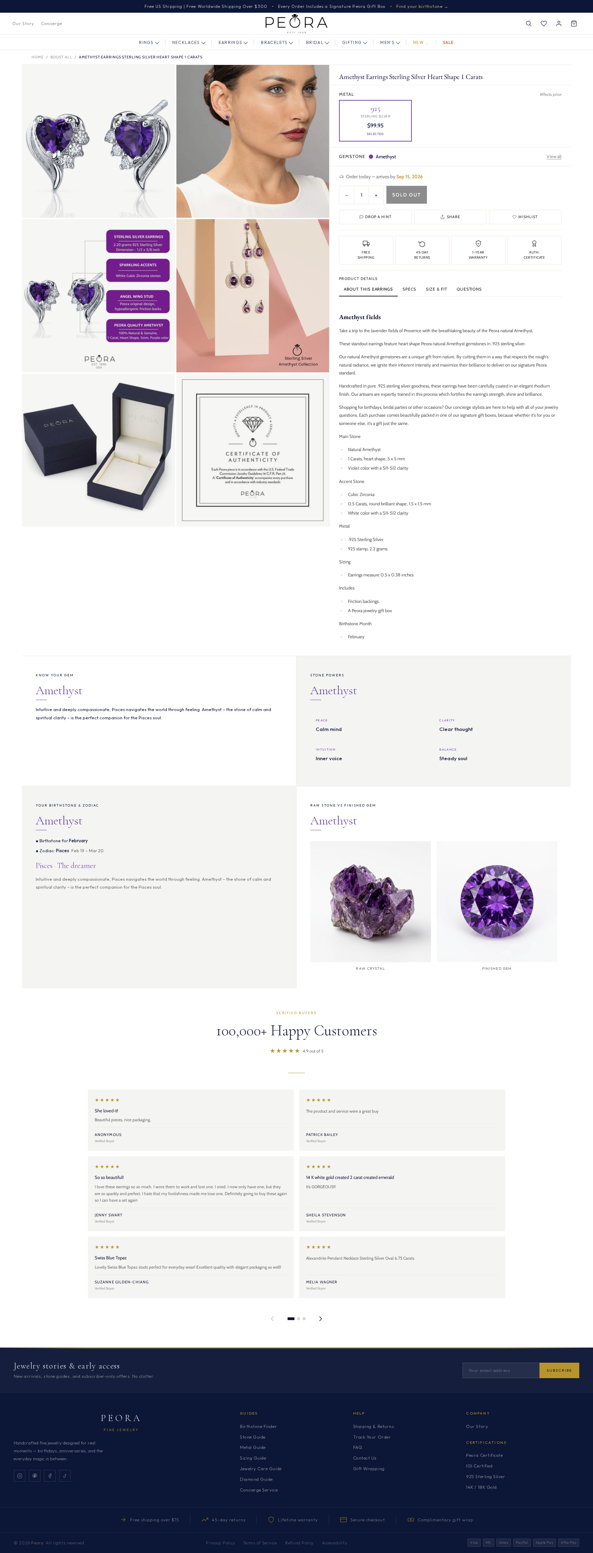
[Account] (559, 24)
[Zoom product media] (163, 76)
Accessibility (334, 1542)
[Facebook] (50, 1476)
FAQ (357, 1447)
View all (554, 156)
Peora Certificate (484, 1455)
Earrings (231, 42)
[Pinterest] (34, 1476)
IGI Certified (479, 1465)
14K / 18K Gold (481, 1487)
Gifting (352, 42)
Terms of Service (260, 1542)
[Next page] (320, 1319)
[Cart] (574, 24)
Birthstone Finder (258, 1426)
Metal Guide (253, 1447)
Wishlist (528, 216)
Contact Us (365, 1458)
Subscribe (559, 1370)
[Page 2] (298, 1318)
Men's (387, 42)
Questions (469, 289)
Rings (146, 42)
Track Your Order (372, 1437)
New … (421, 42)
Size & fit (436, 289)
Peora (121, 1418)
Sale (448, 42)
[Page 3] (304, 1318)
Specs (409, 289)
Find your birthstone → (422, 6)
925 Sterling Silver (485, 1476)
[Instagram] (19, 1476)
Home (38, 57)
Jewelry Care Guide (260, 1468)
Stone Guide (253, 1437)
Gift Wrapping (369, 1468)
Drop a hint (378, 216)
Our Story (23, 23)
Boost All (61, 57)
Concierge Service (259, 1490)
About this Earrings (368, 289)
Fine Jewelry (121, 1430)
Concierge (51, 23)
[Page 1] (291, 1318)
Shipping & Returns (373, 1426)
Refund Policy (299, 1542)
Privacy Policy (220, 1542)
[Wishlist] (543, 24)
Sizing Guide (253, 1458)
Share (454, 216)
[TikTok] (65, 1476)
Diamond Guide (256, 1479)
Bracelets (274, 42)
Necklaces (186, 42)
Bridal (315, 42)
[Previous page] (272, 1319)
